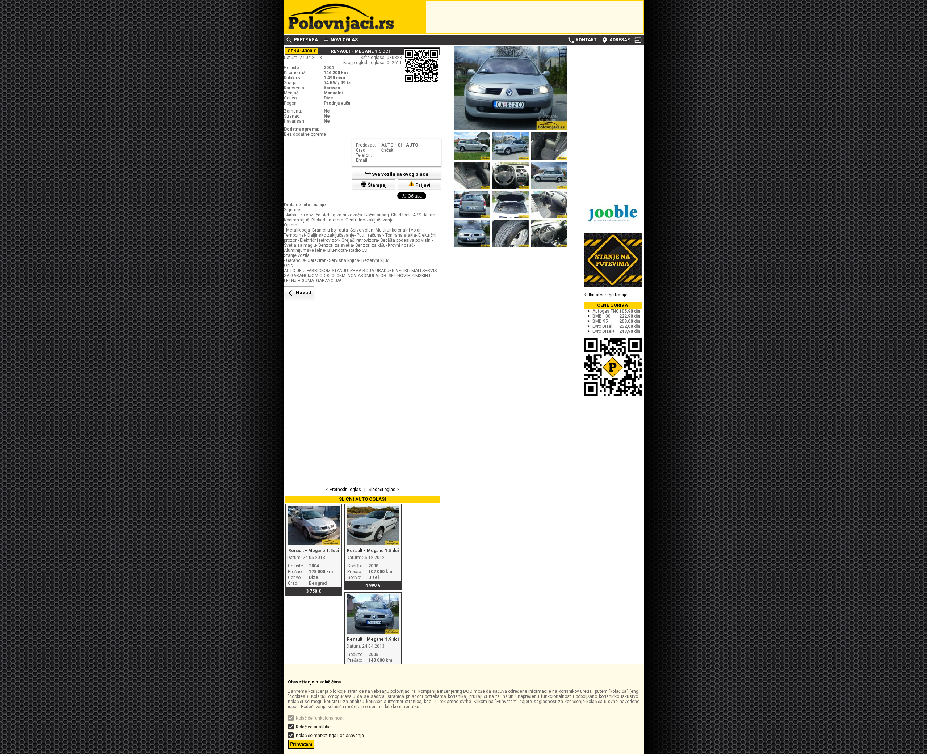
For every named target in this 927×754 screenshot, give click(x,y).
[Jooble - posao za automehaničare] (613, 225)
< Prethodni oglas (344, 489)
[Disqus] (363, 391)
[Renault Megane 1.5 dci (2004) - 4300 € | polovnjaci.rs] (510, 128)
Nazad (299, 293)
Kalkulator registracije (606, 294)
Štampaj (377, 185)
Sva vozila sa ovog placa (399, 174)
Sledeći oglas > (383, 489)
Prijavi (422, 185)
